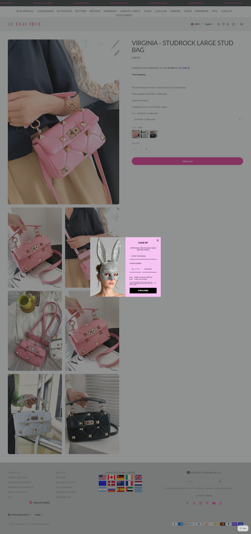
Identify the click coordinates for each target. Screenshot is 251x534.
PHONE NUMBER (135, 263)
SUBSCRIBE (143, 290)
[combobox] (135, 269)
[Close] (158, 240)
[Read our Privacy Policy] (155, 282)
